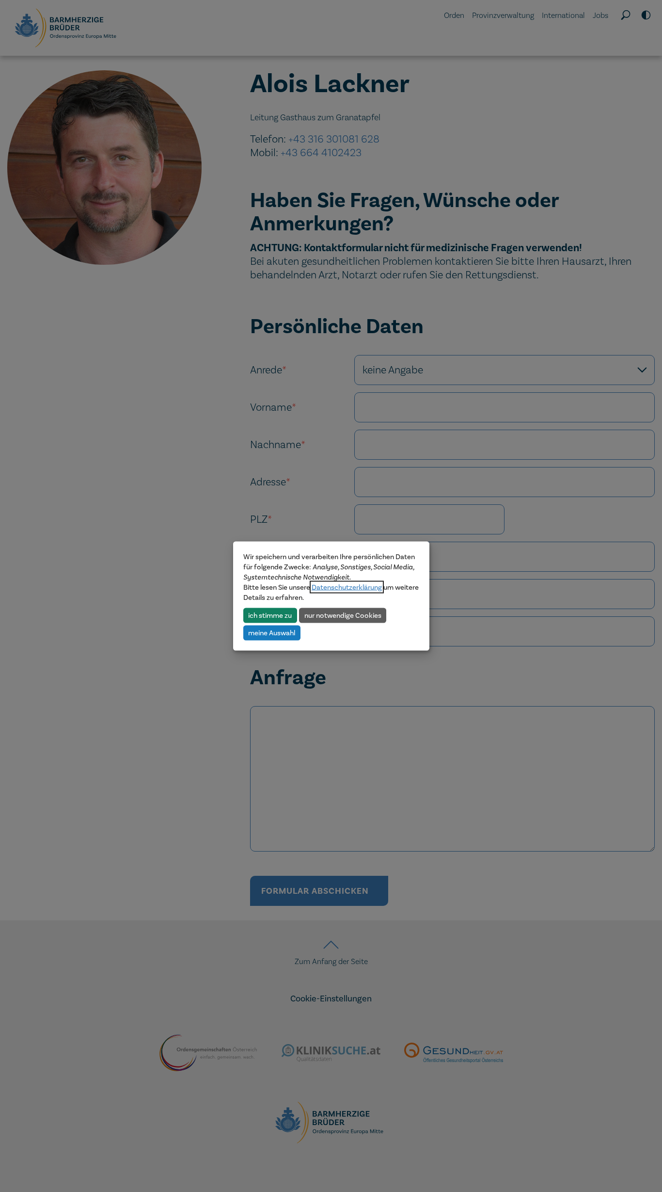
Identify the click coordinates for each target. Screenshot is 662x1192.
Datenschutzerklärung (347, 587)
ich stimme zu (270, 615)
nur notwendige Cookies (342, 615)
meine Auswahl (271, 632)
